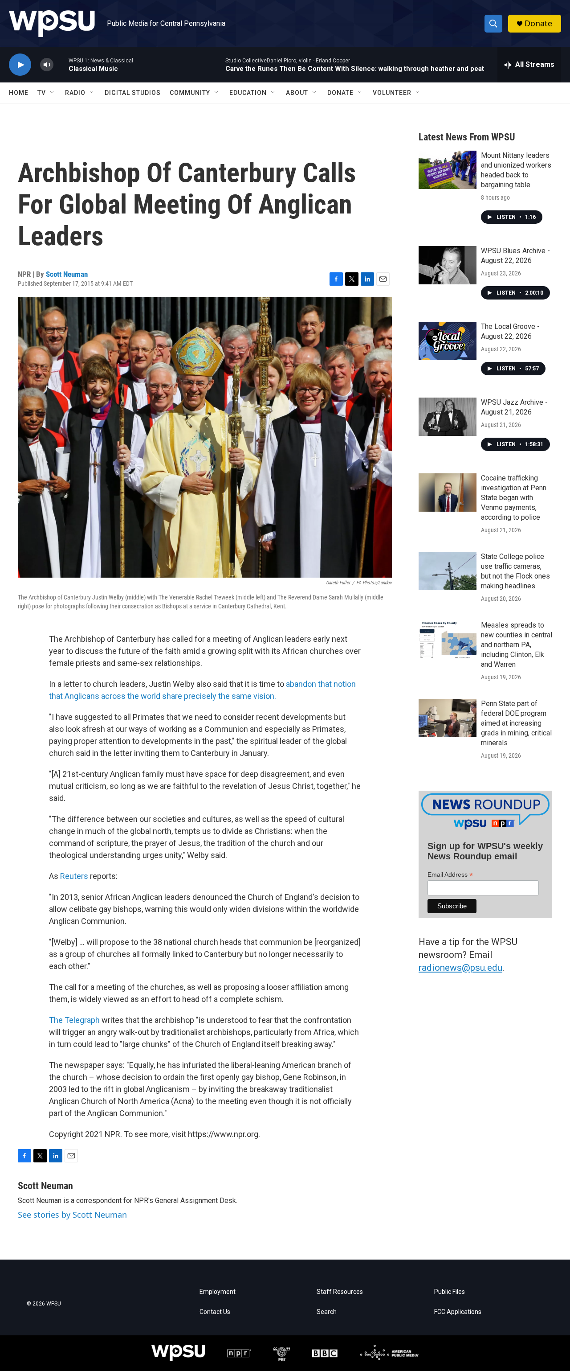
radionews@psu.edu (460, 967)
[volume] (46, 65)
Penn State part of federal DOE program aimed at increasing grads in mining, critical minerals (516, 723)
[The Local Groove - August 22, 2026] (447, 341)
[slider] (61, 64)
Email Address (450, 874)
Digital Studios (133, 92)
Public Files (449, 1292)
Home (18, 92)
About (297, 92)
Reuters (74, 876)
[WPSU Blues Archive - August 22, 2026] (447, 265)
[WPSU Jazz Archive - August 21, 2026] (447, 417)
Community (190, 92)
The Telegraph (74, 1020)
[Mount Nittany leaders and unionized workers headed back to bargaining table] (447, 170)
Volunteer (392, 92)
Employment (218, 1292)
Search (327, 1312)
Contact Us (215, 1312)
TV (41, 92)
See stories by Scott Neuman (72, 1214)
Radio (75, 92)
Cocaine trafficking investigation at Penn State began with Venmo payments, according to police (513, 497)
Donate (538, 23)
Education (248, 92)
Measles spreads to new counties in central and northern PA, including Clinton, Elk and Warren (516, 645)
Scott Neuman (67, 274)
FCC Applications (457, 1312)
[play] (20, 65)
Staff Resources (340, 1292)
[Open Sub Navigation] (52, 92)
